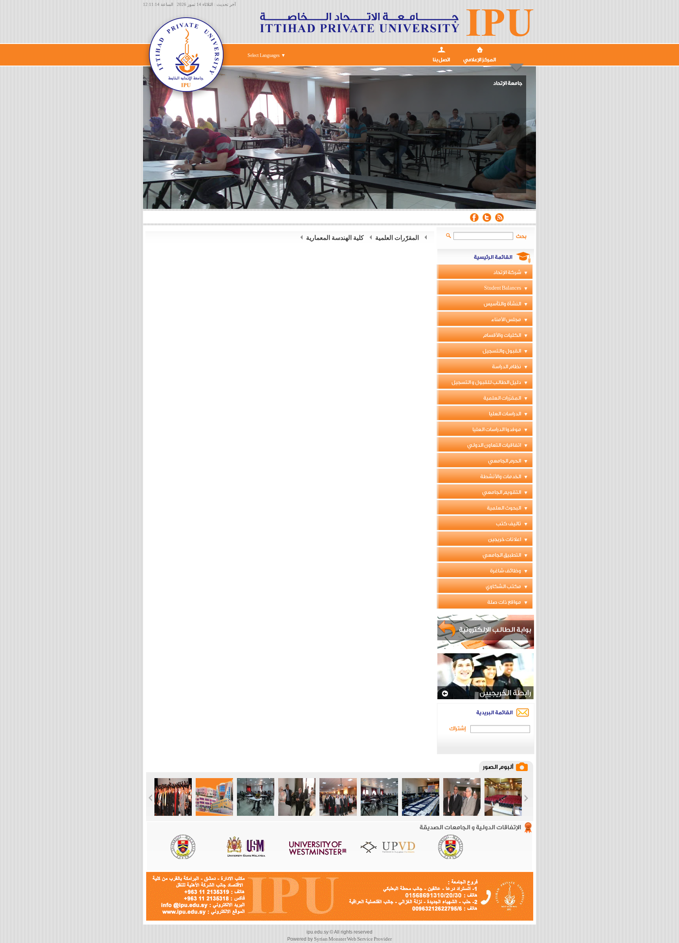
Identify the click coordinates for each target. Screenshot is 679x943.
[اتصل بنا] (441, 49)
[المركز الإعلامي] (479, 49)
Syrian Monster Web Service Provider (353, 939)
